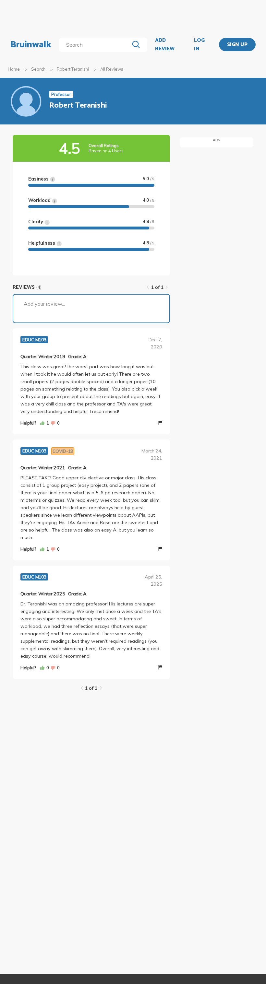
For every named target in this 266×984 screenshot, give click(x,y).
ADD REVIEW (165, 44)
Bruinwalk (30, 45)
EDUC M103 (34, 340)
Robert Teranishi (73, 69)
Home (14, 69)
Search (38, 69)
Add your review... (44, 303)
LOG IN (199, 44)
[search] (95, 45)
